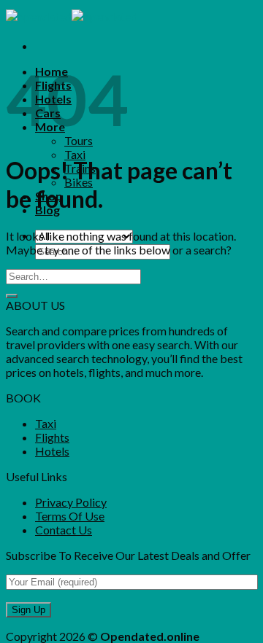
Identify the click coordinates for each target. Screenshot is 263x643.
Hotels (52, 451)
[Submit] (12, 296)
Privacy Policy (71, 502)
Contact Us (63, 530)
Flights (52, 437)
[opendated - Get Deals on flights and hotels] (71, 16)
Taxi (74, 154)
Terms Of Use (69, 516)
